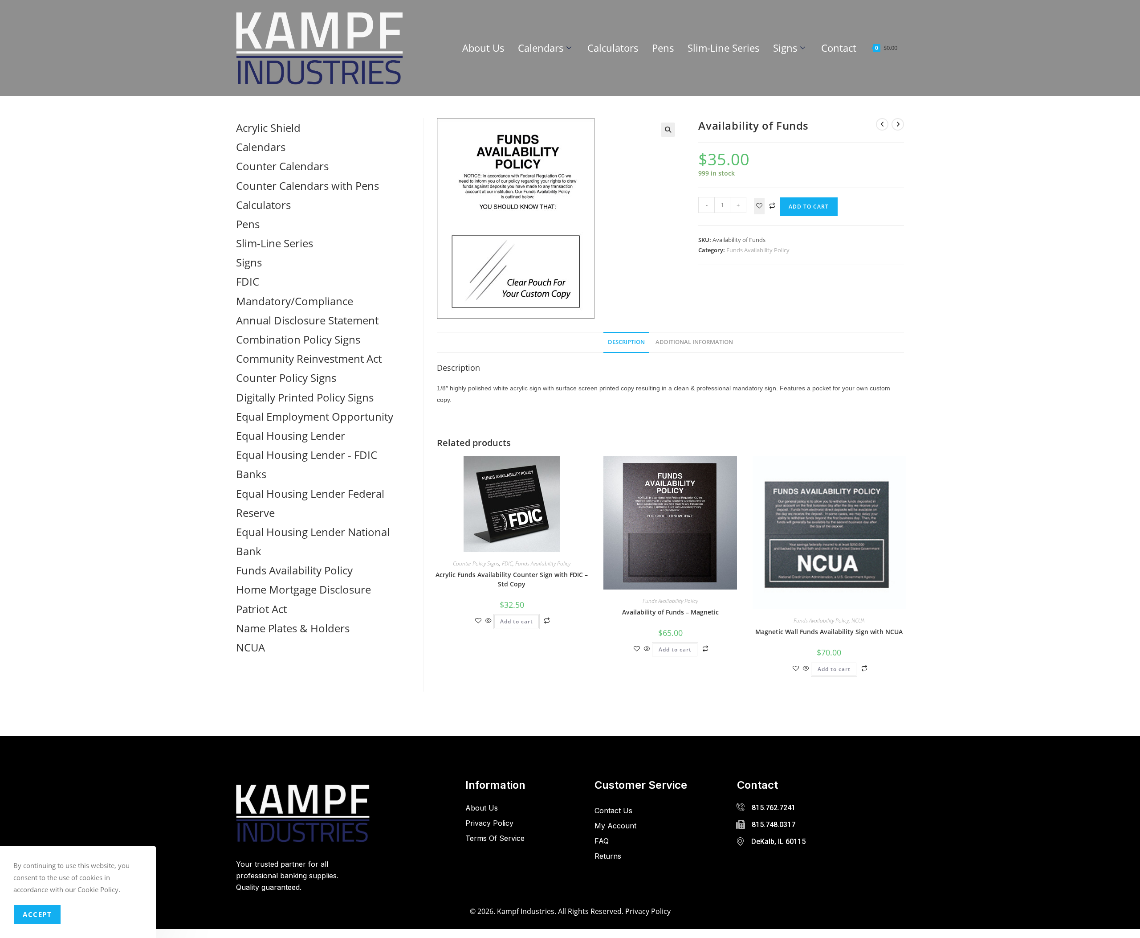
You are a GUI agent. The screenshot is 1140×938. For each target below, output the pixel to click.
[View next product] (898, 124)
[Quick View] (488, 621)
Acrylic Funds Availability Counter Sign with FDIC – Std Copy (512, 579)
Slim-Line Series (724, 47)
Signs (785, 47)
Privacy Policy (648, 911)
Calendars (541, 47)
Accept (37, 914)
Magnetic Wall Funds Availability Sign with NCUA (829, 631)
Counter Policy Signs (476, 563)
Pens (663, 47)
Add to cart (809, 206)
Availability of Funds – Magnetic (670, 612)
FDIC (507, 563)
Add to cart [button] (516, 621)
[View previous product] (882, 124)
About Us (483, 47)
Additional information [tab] (694, 342)
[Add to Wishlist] (759, 206)
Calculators (613, 47)
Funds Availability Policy (758, 250)
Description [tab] (626, 342)
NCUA (857, 620)
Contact (838, 47)
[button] (668, 130)
